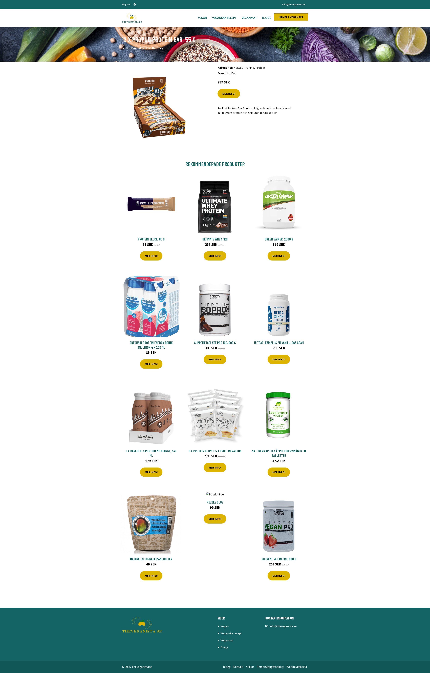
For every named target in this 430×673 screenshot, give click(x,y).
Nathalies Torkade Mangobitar (151, 559)
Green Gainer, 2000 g (279, 239)
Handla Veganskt (291, 17)
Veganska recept (224, 18)
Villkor (250, 667)
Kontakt (238, 667)
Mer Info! (228, 93)
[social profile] (134, 4)
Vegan (202, 18)
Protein (260, 68)
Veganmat (249, 18)
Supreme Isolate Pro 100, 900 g (215, 342)
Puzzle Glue (215, 502)
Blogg (266, 18)
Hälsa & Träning (244, 68)
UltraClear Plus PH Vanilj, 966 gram (279, 342)
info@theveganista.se (294, 4)
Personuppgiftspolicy (270, 667)
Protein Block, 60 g (151, 239)
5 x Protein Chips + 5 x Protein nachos (215, 451)
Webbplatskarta (297, 667)
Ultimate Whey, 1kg (215, 239)
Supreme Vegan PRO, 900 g (279, 559)
